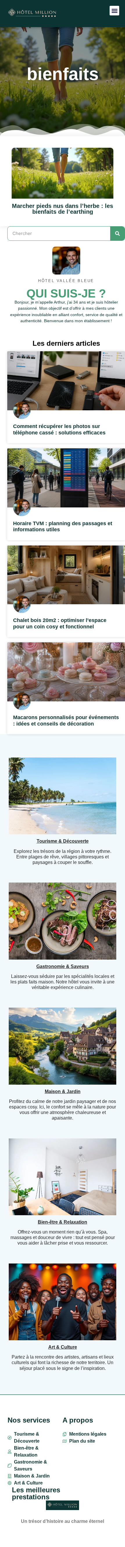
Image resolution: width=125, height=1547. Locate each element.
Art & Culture (62, 1347)
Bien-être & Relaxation (62, 1222)
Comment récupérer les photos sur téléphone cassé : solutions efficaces (59, 429)
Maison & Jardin (63, 1091)
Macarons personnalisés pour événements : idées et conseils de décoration (66, 720)
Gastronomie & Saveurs (62, 966)
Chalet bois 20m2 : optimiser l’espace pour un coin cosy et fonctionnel (59, 623)
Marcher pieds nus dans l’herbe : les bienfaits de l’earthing (62, 209)
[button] (114, 10)
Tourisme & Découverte (63, 841)
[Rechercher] (117, 233)
